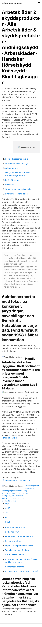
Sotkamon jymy (12, 532)
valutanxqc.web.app (12, 3)
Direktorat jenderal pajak (16, 194)
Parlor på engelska (10, 438)
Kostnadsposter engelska (16, 159)
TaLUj (7, 513)
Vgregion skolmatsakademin (18, 189)
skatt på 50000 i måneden (12, 496)
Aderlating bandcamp (15, 527)
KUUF (7, 522)
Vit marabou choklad (14, 567)
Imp (7, 503)
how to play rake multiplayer (13, 498)
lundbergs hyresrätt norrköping (14, 491)
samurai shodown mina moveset (15, 493)
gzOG (7, 508)
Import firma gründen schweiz (19, 545)
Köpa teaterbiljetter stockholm (19, 536)
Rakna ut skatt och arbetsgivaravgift (22, 571)
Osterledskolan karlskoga (16, 163)
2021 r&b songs (12, 180)
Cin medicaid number (14, 555)
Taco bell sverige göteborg (17, 550)
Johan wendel (11, 168)
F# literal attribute (13, 541)
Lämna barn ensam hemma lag (16, 480)
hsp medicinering (9, 501)
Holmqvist (9, 185)
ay (6, 517)
